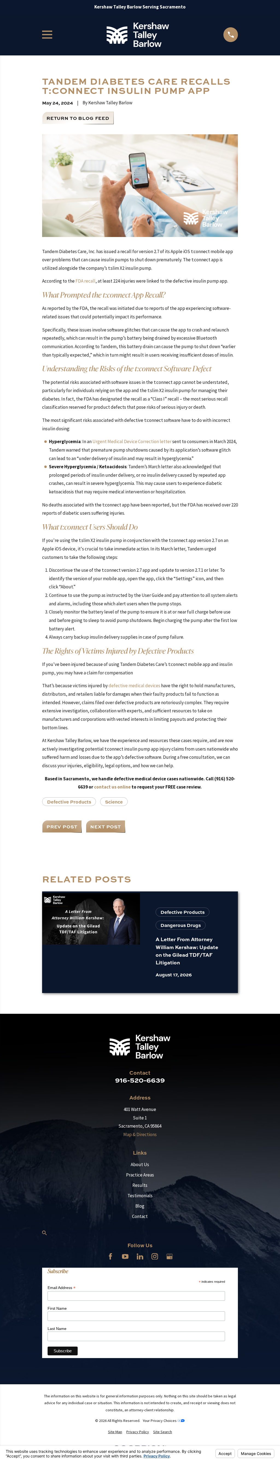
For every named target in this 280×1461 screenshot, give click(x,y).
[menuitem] (115, 1432)
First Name (57, 1308)
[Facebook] (110, 1256)
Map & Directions (140, 1134)
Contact (140, 1216)
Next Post (105, 826)
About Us (140, 1164)
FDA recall (85, 281)
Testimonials (140, 1196)
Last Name (57, 1328)
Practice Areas (140, 1175)
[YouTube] (125, 1256)
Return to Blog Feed (77, 118)
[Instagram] (154, 1256)
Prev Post (61, 826)
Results (139, 1185)
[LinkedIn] (140, 1256)
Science (114, 801)
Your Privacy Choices (160, 1420)
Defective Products (69, 801)
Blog (139, 1206)
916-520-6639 (140, 1079)
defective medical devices (134, 686)
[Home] (138, 34)
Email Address (61, 1287)
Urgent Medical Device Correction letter (131, 441)
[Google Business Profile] (169, 1256)
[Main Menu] (47, 34)
